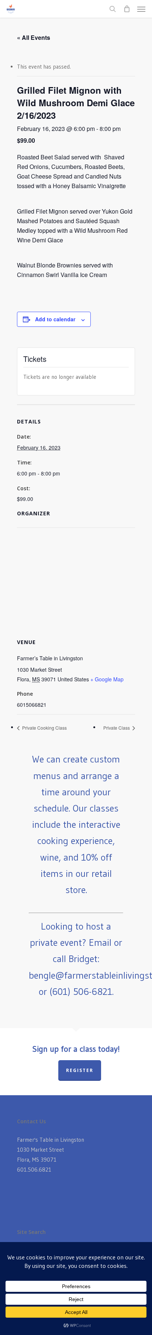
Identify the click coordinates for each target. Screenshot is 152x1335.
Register (79, 1070)
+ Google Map (107, 679)
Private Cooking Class (44, 727)
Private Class (117, 727)
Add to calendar (55, 319)
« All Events (33, 37)
